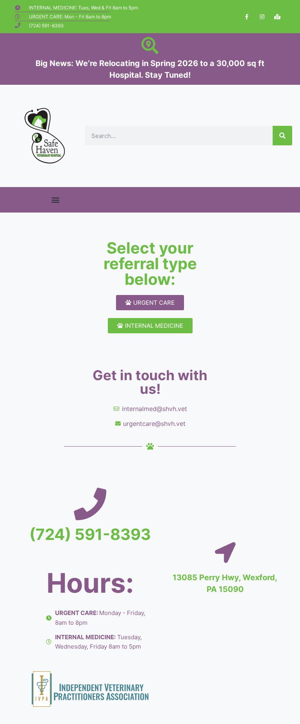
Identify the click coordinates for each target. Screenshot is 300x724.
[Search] (282, 135)
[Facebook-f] (246, 16)
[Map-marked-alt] (277, 16)
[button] (55, 199)
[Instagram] (262, 16)
